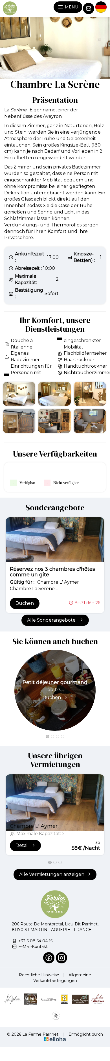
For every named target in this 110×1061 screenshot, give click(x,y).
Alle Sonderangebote (52, 620)
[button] (47, 736)
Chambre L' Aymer (34, 826)
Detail (22, 845)
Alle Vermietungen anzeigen (51, 874)
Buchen (25, 603)
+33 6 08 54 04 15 (35, 940)
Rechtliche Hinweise (39, 974)
